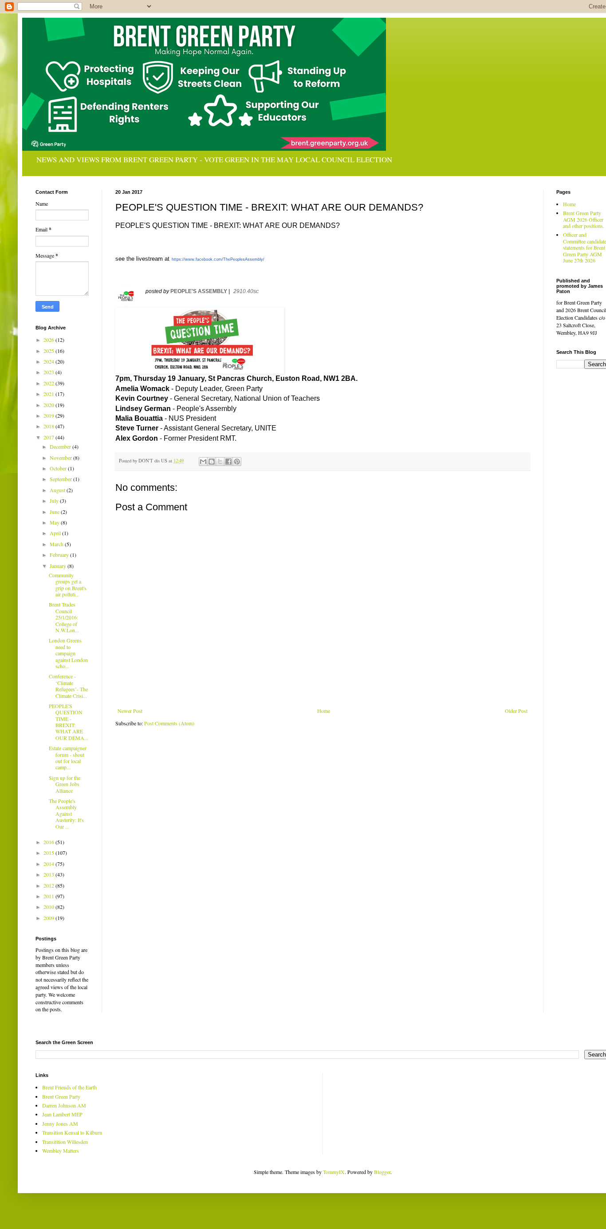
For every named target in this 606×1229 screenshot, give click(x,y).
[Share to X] (220, 461)
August (58, 489)
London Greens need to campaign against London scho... (68, 653)
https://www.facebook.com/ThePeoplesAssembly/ (218, 259)
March (57, 544)
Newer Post (130, 710)
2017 (49, 437)
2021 (49, 393)
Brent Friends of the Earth (69, 1087)
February (60, 554)
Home (323, 710)
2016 (49, 841)
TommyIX (334, 1171)
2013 (49, 874)
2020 (49, 404)
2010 (49, 906)
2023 (49, 372)
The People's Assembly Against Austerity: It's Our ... (66, 813)
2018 (49, 426)
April (56, 532)
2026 (49, 339)
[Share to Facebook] (228, 461)
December (61, 446)
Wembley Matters (60, 1150)
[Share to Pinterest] (236, 461)
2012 (49, 885)
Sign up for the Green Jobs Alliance (64, 784)
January (58, 565)
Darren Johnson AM (64, 1105)
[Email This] (203, 461)
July (55, 500)
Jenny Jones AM (60, 1123)
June (55, 511)
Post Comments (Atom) (169, 723)
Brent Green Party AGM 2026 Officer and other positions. (583, 219)
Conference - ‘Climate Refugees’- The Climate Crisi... (68, 686)
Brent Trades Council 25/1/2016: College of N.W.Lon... (64, 617)
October (59, 468)
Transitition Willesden (65, 1141)
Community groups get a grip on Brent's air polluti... (68, 584)
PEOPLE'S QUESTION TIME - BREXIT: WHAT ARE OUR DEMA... (68, 721)
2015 (49, 852)
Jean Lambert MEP (62, 1114)
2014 (49, 863)
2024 (49, 361)
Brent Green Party (61, 1096)
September (61, 478)
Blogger (382, 1171)
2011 (49, 896)
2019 (49, 415)
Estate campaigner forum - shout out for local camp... (68, 757)
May (55, 522)
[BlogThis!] (211, 461)
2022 (49, 383)
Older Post (516, 710)
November (61, 457)
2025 (49, 350)
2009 (49, 917)
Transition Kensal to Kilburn (72, 1132)
